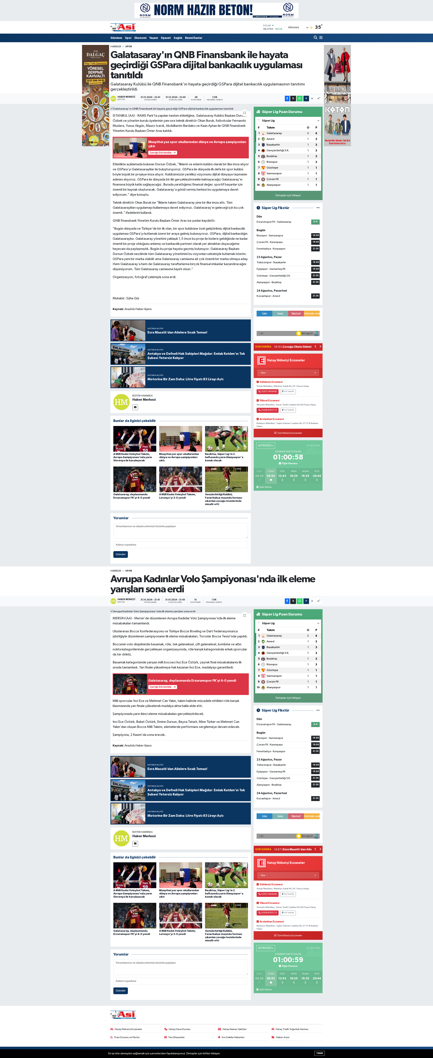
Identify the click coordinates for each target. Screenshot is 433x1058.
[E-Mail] (135, 407)
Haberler (115, 46)
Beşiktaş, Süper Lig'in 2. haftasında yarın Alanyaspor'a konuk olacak (224, 457)
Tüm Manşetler (176, 1037)
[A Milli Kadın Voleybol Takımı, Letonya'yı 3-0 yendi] (180, 479)
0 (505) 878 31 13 (269, 410)
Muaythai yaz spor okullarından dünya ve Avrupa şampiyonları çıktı (179, 457)
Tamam (319, 1053)
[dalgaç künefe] (95, 95)
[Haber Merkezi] (121, 402)
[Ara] (316, 38)
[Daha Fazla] (306, 98)
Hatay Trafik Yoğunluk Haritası (292, 1029)
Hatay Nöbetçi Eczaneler (128, 1029)
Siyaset (166, 37)
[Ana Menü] (320, 38)
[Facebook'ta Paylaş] (287, 98)
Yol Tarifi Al (289, 392)
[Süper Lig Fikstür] (318, 208)
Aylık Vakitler (265, 487)
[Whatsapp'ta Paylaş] (300, 98)
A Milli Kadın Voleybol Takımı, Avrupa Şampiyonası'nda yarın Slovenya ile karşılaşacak (132, 457)
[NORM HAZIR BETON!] (216, 10)
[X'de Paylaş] (293, 98)
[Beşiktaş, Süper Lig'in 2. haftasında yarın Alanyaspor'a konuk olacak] (226, 438)
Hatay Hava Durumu (179, 1029)
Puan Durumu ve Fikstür (127, 1037)
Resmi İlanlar (193, 37)
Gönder (121, 554)
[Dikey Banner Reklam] (337, 95)
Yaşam (153, 37)
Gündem (116, 37)
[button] (315, 347)
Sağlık (178, 37)
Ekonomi (140, 37)
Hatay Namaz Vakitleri (235, 1029)
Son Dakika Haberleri (233, 1037)
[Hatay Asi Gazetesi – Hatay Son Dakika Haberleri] (123, 27)
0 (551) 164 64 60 (269, 392)
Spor (128, 37)
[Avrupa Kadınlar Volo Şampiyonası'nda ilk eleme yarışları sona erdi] (180, 611)
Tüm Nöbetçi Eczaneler (289, 433)
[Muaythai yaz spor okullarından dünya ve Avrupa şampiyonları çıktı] (180, 438)
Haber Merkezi (144, 399)
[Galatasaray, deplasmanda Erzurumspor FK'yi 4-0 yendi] (134, 479)
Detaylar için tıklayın (288, 195)
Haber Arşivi (282, 1037)
